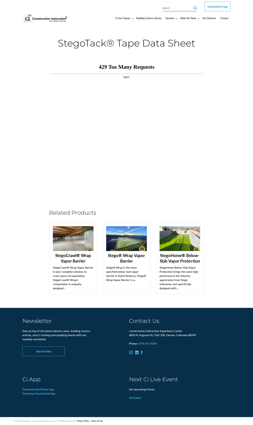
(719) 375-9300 (147, 343)
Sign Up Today (43, 351)
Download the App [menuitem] (218, 6)
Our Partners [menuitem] (209, 18)
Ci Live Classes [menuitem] (122, 18)
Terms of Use (97, 420)
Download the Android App (38, 393)
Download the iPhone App (38, 389)
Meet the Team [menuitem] (188, 18)
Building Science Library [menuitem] (148, 18)
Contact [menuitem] (224, 18)
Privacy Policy (83, 420)
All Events (135, 398)
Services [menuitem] (170, 18)
